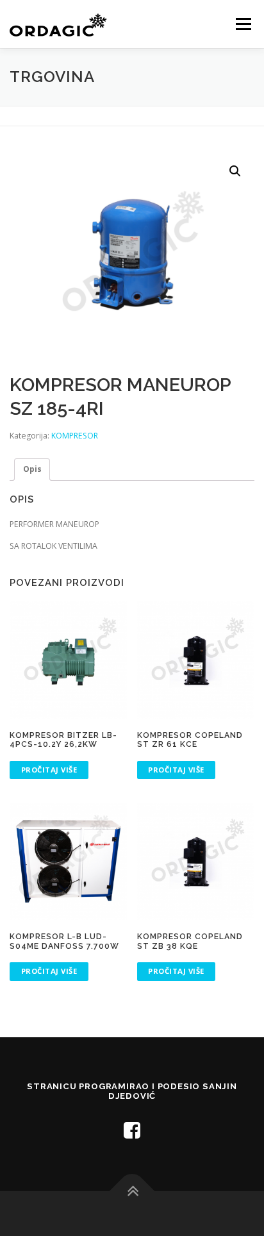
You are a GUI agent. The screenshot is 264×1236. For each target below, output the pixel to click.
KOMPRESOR (74, 435)
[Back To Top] (132, 1191)
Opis (32, 469)
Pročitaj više (49, 769)
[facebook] (132, 1130)
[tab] (32, 469)
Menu (242, 24)
